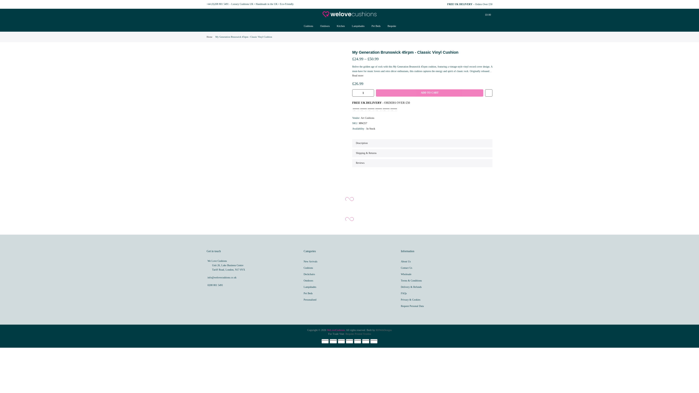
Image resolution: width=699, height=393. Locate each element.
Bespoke (392, 26)
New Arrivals (310, 261)
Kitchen (341, 26)
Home (209, 36)
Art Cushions (367, 118)
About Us (406, 261)
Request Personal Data (412, 306)
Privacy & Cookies (410, 299)
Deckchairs (309, 274)
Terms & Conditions (411, 280)
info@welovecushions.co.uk (222, 277)
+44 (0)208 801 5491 (218, 4)
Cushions (308, 26)
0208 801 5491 (215, 285)
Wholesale (406, 274)
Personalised (310, 299)
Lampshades (358, 26)
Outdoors (325, 26)
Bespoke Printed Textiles (358, 334)
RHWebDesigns (384, 330)
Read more (357, 75)
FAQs (404, 293)
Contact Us (406, 268)
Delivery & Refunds (411, 287)
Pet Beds (376, 26)
